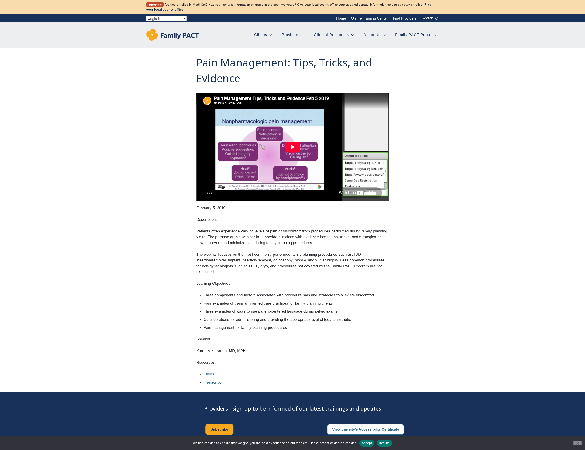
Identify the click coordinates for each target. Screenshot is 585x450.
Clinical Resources (331, 35)
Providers (290, 35)
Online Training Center (369, 18)
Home (341, 18)
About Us (372, 35)
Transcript (212, 382)
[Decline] (577, 443)
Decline (384, 443)
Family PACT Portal (413, 35)
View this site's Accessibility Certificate (365, 429)
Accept (367, 443)
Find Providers (405, 18)
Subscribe (219, 429)
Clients (260, 35)
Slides (209, 374)
